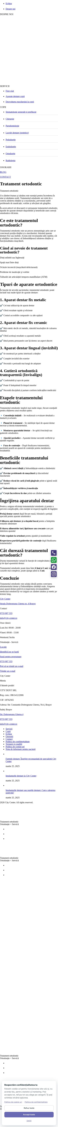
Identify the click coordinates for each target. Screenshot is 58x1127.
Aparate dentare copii (15, 96)
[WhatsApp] (54, 560)
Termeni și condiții (14, 744)
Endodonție (11, 146)
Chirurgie (10, 119)
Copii (8, 731)
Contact (9, 739)
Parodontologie (12, 126)
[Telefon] (54, 553)
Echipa (9, 3)
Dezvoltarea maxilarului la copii (20, 102)
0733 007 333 (6, 613)
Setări (29, 1121)
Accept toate (29, 1114)
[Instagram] (54, 574)
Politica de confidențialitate (18, 741)
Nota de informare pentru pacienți (20, 749)
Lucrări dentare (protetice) (17, 133)
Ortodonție (10, 153)
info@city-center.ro (8, 618)
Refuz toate (29, 1108)
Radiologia (10, 160)
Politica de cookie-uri (15, 746)
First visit (10, 91)
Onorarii (9, 736)
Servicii (14, 642)
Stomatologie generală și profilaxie (21, 112)
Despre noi (10, 9)
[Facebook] (54, 567)
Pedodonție (11, 139)
